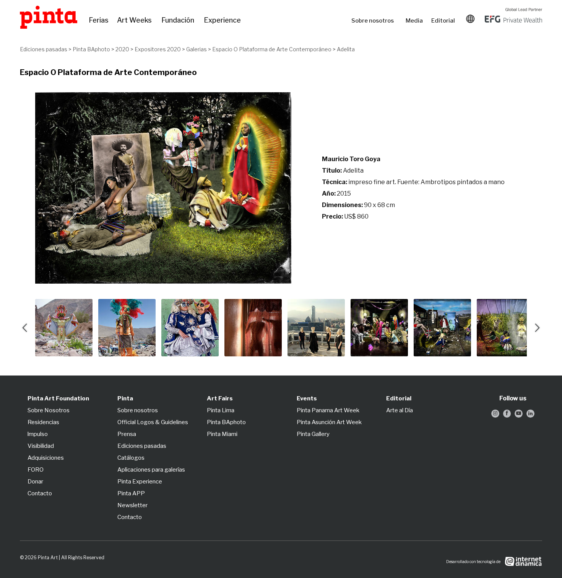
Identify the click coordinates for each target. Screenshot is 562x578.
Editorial (443, 20)
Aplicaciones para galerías (151, 469)
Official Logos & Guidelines (152, 422)
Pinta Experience (139, 481)
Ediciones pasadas (43, 49)
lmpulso (38, 434)
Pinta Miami (222, 434)
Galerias (196, 49)
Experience (223, 20)
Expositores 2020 (158, 49)
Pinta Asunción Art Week (329, 422)
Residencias (43, 422)
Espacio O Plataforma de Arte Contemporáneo (271, 49)
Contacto (40, 493)
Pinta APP (131, 493)
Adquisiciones (46, 457)
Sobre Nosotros (49, 410)
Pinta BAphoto (91, 49)
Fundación (178, 20)
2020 (122, 49)
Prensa (126, 434)
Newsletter (132, 505)
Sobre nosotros (374, 20)
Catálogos (131, 457)
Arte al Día (399, 410)
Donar (35, 481)
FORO (36, 469)
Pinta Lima (220, 410)
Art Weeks (135, 20)
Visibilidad (41, 445)
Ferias (99, 20)
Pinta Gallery (313, 434)
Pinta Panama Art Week (328, 410)
